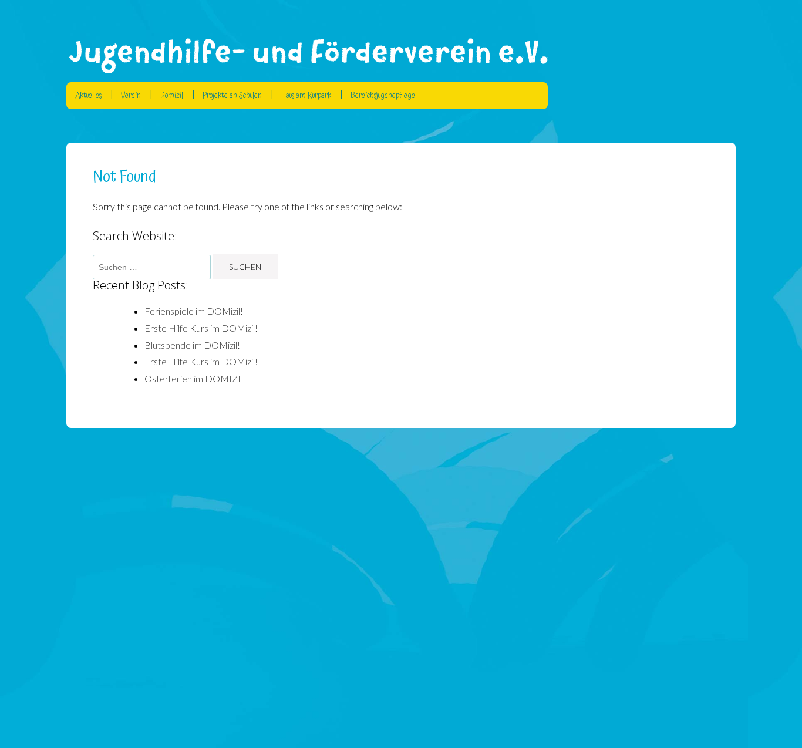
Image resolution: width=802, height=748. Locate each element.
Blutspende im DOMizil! (192, 345)
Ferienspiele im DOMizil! (193, 310)
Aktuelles (88, 95)
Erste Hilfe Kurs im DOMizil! (201, 327)
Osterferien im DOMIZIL (195, 378)
